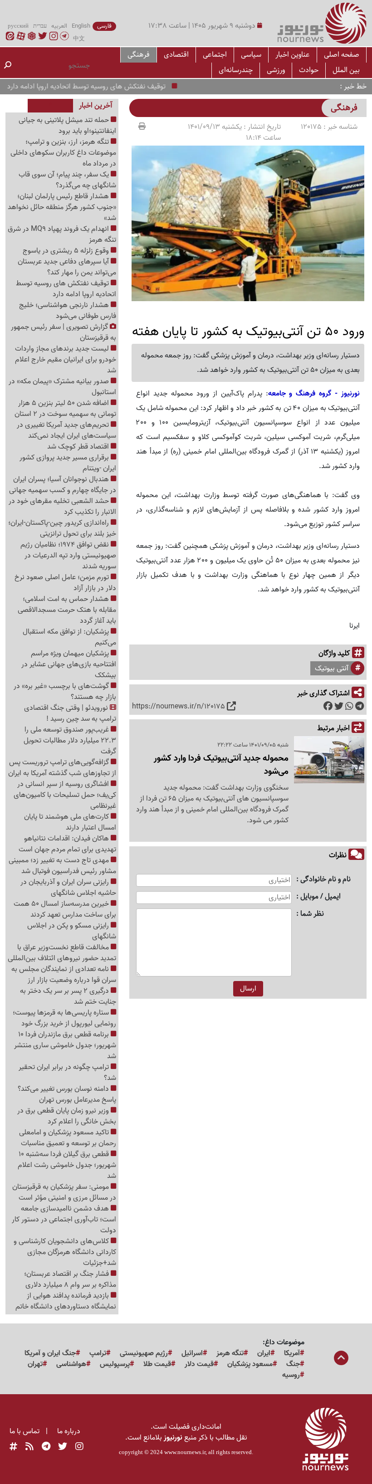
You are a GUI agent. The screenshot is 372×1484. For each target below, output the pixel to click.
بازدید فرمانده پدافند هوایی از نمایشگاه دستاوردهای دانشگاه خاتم (65, 1301)
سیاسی (251, 55)
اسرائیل (192, 1353)
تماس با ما (24, 1431)
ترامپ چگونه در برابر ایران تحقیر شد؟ (67, 1072)
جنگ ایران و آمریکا (50, 1353)
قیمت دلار (199, 1364)
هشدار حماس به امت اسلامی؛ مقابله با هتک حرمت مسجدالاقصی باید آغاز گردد (67, 610)
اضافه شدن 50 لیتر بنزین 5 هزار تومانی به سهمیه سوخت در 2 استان (65, 408)
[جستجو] (8, 65)
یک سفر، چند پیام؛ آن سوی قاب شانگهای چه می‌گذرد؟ (67, 180)
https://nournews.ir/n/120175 (178, 707)
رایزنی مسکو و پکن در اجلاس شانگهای (71, 931)
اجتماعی (215, 55)
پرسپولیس (115, 1364)
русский (18, 26)
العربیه (59, 26)
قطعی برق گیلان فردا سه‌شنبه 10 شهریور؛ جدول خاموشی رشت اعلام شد (67, 1165)
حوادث (308, 70)
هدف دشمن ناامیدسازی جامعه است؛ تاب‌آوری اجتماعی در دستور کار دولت (64, 1219)
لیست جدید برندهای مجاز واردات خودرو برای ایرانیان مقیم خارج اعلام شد (65, 359)
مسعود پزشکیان (250, 1364)
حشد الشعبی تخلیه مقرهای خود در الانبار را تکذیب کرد (62, 506)
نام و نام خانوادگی (325, 879)
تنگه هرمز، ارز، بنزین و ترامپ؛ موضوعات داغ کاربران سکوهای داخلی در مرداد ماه (63, 153)
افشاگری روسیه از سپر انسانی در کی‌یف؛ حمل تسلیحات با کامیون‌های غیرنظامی (65, 795)
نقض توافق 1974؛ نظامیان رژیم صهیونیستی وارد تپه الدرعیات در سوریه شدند (68, 555)
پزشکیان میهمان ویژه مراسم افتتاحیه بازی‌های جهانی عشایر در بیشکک (68, 664)
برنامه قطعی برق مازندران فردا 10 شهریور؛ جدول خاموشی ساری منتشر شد (65, 1045)
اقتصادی (176, 55)
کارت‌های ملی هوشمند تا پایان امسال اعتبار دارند (70, 822)
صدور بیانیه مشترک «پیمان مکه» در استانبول (62, 387)
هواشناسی (71, 1364)
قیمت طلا (157, 1364)
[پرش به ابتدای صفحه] (341, 1359)
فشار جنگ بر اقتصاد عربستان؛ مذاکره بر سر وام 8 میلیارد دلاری (70, 1279)
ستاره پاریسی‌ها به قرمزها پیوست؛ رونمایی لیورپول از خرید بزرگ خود (64, 1018)
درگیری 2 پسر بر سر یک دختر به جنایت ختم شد (68, 996)
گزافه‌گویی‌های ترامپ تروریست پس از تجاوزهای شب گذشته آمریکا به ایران (62, 768)
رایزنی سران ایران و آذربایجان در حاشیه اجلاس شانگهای (68, 887)
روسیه (291, 1375)
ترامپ (97, 1353)
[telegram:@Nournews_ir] (46, 1446)
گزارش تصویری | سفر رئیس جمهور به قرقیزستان (63, 332)
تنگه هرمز (230, 1353)
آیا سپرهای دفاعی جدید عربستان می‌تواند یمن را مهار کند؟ (67, 267)
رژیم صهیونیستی (144, 1353)
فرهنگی (138, 55)
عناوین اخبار (292, 55)
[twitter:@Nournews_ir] (62, 1446)
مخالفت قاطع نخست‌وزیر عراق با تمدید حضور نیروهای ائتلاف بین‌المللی (62, 953)
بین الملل (346, 70)
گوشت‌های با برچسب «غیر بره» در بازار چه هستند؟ (65, 691)
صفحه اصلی (341, 55)
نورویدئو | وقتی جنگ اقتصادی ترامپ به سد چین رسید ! (70, 713)
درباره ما (68, 1431)
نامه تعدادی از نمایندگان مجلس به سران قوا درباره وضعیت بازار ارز (63, 974)
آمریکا (292, 1353)
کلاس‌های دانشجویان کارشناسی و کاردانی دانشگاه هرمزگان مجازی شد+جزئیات (65, 1252)
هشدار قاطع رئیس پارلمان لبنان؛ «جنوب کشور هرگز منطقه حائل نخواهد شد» (62, 207)
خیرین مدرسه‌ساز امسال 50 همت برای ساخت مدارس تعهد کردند (65, 909)
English (81, 26)
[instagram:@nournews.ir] (79, 1446)
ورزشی (276, 70)
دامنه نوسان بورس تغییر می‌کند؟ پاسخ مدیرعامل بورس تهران (67, 1094)
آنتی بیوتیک (331, 668)
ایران (263, 1353)
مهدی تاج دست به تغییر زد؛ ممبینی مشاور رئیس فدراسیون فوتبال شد (62, 865)
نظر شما (312, 914)
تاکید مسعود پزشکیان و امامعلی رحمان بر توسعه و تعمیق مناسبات (67, 1138)
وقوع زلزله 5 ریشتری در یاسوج (67, 251)
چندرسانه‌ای (236, 70)
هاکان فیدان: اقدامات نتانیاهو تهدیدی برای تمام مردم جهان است (67, 844)
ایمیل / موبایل (320, 897)
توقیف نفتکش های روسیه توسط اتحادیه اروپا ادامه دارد (100, 87)
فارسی (104, 26)
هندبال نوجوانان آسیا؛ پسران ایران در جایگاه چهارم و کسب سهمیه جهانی (62, 485)
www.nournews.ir (185, 1452)
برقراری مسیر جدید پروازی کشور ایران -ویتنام (68, 463)
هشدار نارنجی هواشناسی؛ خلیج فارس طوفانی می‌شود (67, 310)
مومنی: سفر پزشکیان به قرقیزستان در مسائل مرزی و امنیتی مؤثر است (64, 1192)
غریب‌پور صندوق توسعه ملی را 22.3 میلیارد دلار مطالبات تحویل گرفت (70, 740)
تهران (35, 1364)
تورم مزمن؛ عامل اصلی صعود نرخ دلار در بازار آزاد (65, 582)
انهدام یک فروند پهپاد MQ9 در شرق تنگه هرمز (62, 234)
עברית (40, 26)
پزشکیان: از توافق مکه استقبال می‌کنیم (69, 637)
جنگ (293, 1364)
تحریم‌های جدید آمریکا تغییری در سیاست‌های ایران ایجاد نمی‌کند (66, 430)
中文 (79, 39)
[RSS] (29, 1446)
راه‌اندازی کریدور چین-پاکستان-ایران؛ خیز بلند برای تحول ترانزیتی (62, 528)
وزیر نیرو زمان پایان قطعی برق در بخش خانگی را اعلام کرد (66, 1116)
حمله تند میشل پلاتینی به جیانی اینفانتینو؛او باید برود (67, 125)
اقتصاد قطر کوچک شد (79, 447)
